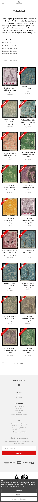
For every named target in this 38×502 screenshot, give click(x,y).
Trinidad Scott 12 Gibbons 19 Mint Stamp (10, 318)
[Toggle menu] (2, 2)
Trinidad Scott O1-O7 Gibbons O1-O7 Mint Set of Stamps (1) (10, 253)
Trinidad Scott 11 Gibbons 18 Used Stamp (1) (28, 285)
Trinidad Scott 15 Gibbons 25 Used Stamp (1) (28, 318)
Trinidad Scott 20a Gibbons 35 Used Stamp (28, 154)
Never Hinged (19, 410)
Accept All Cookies (19, 499)
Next (21, 363)
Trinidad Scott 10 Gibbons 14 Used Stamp (28, 253)
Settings (19, 490)
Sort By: (5, 60)
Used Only (19, 412)
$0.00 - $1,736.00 (7, 43)
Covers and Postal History (19, 414)
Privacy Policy (22, 486)
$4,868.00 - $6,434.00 (9, 51)
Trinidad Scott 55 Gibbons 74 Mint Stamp (10, 220)
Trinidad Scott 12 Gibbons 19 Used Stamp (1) (10, 122)
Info (19, 395)
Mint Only (19, 408)
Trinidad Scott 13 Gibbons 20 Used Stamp (10, 155)
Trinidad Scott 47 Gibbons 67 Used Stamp (28, 187)
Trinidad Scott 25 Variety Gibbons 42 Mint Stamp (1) (10, 188)
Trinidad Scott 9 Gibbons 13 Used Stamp (28, 89)
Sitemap (19, 397)
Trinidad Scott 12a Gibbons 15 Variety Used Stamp (28, 122)
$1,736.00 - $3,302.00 (9, 45)
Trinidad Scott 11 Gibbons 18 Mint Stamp (10, 286)
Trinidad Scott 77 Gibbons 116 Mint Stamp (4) (28, 221)
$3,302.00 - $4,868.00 (9, 48)
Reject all (19, 495)
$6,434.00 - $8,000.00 (9, 54)
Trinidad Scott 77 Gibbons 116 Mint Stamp (10, 90)
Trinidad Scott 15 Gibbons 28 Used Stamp (28, 350)
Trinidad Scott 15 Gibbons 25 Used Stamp (10, 350)
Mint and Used (19, 406)
